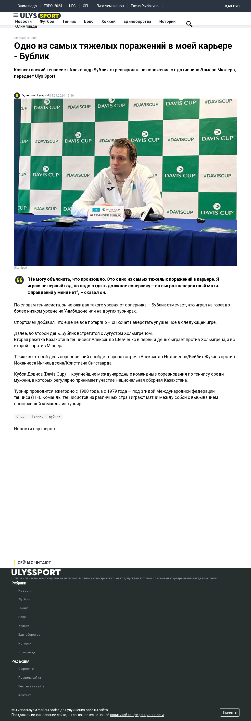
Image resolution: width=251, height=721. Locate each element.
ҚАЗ (228, 6)
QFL (86, 6)
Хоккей (108, 21)
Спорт (21, 416)
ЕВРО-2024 (53, 6)
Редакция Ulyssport (35, 95)
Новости (23, 21)
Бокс (88, 21)
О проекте (26, 668)
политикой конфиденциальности (137, 715)
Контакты (25, 695)
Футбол (47, 21)
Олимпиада (27, 6)
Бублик (54, 416)
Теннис (69, 21)
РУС (236, 6)
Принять (230, 712)
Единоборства (137, 21)
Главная (19, 38)
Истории (167, 21)
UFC (72, 6)
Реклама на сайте (31, 686)
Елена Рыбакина (145, 6)
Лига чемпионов (110, 6)
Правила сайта (29, 677)
